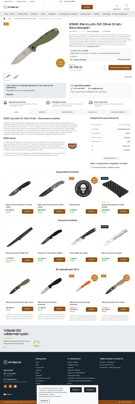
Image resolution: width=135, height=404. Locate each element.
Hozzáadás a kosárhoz (120, 68)
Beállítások (44, 401)
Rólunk (70, 383)
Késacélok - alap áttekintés (107, 362)
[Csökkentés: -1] (104, 69)
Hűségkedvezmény (21, 1)
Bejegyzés (9, 94)
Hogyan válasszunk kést (106, 365)
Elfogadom (90, 390)
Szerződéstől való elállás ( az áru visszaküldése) (81, 378)
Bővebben (27, 260)
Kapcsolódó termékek (118, 112)
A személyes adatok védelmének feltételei (79, 381)
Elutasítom (75, 390)
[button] (19, 313)
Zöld (128, 142)
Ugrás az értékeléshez (93, 31)
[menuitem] (6, 14)
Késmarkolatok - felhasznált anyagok (110, 367)
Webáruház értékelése (74, 370)
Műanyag (127, 137)
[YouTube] (15, 386)
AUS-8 (127, 133)
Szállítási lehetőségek (79, 60)
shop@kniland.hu (97, 89)
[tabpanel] (20, 195)
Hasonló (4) (92, 112)
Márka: (128, 77)
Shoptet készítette (126, 402)
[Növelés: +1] (104, 66)
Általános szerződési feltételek (76, 373)
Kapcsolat (32, 1)
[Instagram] (10, 386)
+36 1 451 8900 (79, 89)
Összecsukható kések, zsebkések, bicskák (106, 167)
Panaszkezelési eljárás (74, 375)
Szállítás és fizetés (8, 1)
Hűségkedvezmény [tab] (67, 112)
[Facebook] (5, 386)
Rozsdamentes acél (123, 129)
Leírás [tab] (16, 112)
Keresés (87, 7)
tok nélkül (127, 150)
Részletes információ (93, 46)
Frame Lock (126, 146)
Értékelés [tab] (42, 112)
